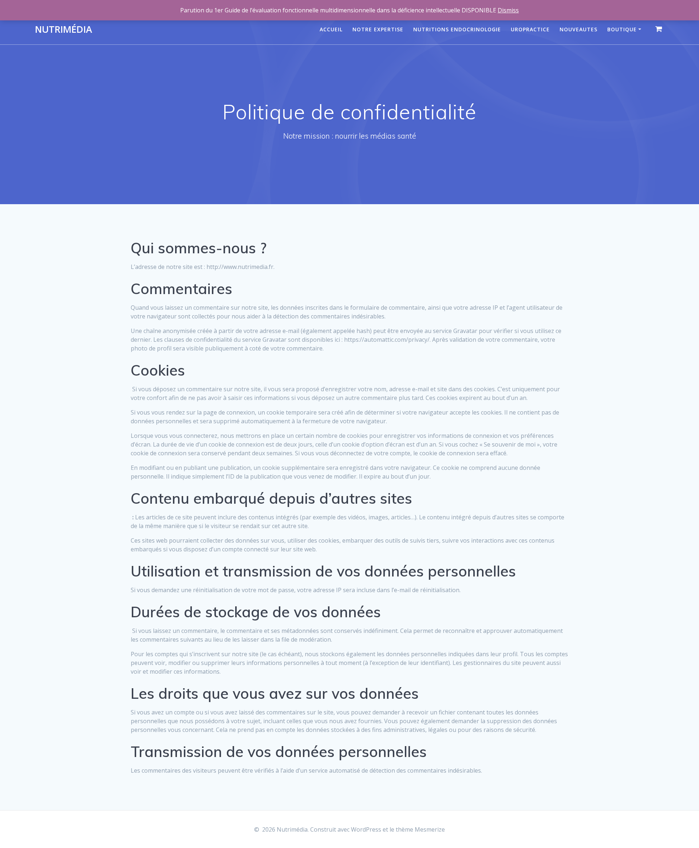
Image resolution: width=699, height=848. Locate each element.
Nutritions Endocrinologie (457, 29)
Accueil (331, 29)
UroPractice (530, 29)
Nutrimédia (63, 29)
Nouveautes (578, 29)
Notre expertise (377, 29)
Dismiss (508, 10)
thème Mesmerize (420, 829)
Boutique (622, 29)
